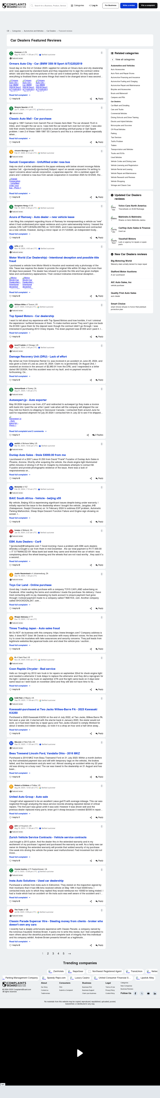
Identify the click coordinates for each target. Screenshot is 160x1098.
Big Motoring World (121, 261)
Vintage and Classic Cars (121, 185)
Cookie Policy (110, 993)
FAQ (60, 987)
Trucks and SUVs (117, 153)
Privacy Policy (110, 990)
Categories (79, 5)
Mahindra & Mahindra (129, 217)
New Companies (126, 986)
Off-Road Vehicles (118, 129)
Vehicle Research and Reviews (123, 177)
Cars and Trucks (117, 109)
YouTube (148, 993)
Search (32, 6)
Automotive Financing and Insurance (125, 77)
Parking (114, 133)
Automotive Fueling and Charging (124, 81)
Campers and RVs (118, 97)
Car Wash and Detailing (120, 105)
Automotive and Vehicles (123, 66)
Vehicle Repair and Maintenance (123, 173)
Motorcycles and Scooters (121, 125)
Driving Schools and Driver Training (124, 117)
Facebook (135, 993)
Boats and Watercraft (119, 93)
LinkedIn (155, 993)
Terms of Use (110, 987)
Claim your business (89, 993)
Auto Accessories (118, 69)
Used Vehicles (116, 157)
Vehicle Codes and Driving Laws (123, 161)
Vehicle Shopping (118, 181)
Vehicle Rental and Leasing (121, 169)
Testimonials (45, 993)
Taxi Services (116, 137)
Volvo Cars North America (132, 206)
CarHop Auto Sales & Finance (134, 228)
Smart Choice (118, 304)
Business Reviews (127, 989)
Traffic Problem (117, 141)
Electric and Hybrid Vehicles (121, 121)
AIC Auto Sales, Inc (121, 282)
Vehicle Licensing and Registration (124, 165)
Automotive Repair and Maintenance (125, 85)
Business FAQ (87, 987)
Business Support (88, 990)
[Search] (48, 5)
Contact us (44, 990)
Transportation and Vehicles (122, 149)
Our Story (44, 987)
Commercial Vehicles (119, 113)
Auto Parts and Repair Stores (122, 73)
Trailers (113, 145)
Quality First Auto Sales (123, 293)
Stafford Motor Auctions (124, 272)
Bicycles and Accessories (121, 89)
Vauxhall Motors (127, 239)
